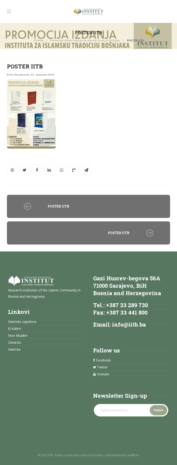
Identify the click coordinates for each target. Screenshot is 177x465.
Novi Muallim (18, 335)
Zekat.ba (14, 342)
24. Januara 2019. (43, 74)
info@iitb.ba (129, 324)
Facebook (103, 360)
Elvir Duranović (18, 74)
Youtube (102, 374)
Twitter (102, 367)
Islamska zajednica (22, 321)
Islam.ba (14, 349)
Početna (39, 40)
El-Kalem (14, 328)
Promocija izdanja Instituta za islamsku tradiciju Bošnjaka (85, 40)
